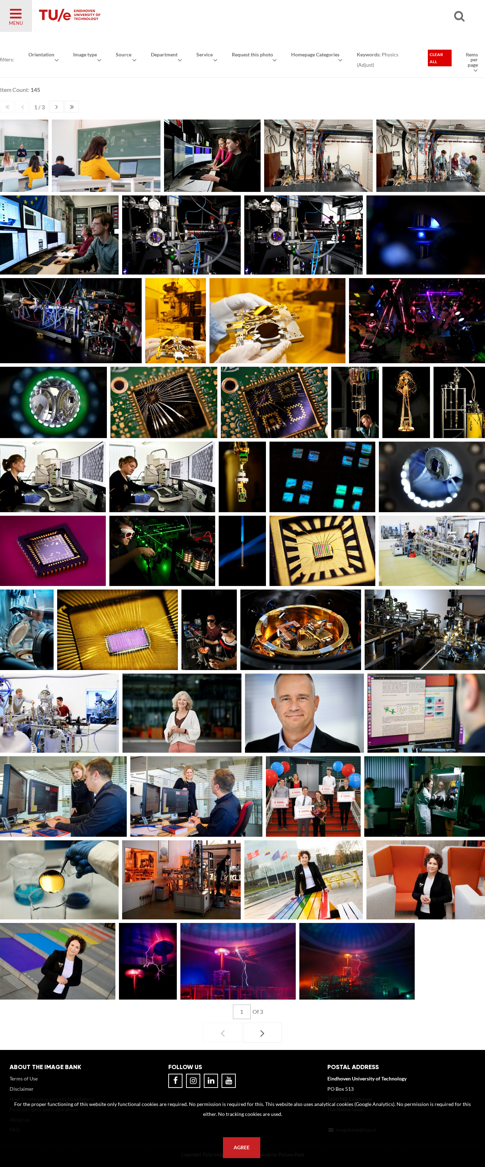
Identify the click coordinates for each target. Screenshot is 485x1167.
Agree (242, 1147)
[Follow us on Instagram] (193, 1081)
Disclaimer (22, 1089)
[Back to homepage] (120, 16)
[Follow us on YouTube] (229, 1081)
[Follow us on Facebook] (175, 1081)
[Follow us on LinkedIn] (211, 1081)
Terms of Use (24, 1078)
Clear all (436, 58)
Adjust (365, 65)
